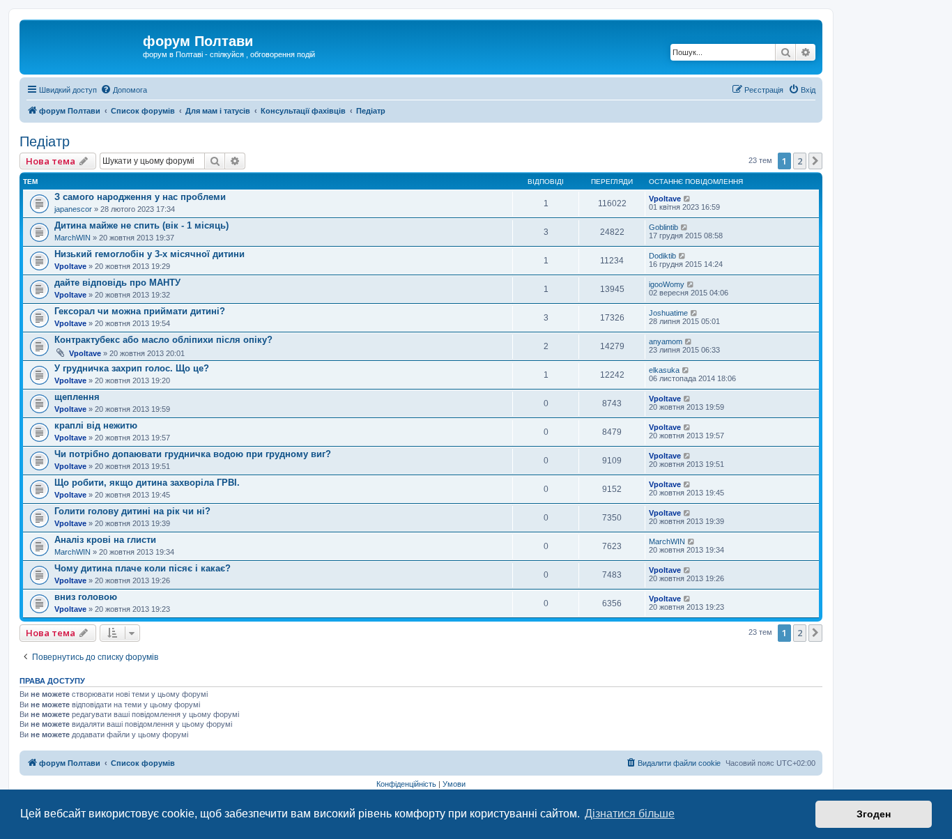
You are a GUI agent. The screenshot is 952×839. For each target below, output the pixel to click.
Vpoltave (665, 198)
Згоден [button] (874, 813)
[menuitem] (123, 90)
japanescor (73, 209)
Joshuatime (668, 313)
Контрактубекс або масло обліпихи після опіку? (163, 339)
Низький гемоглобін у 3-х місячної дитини (149, 254)
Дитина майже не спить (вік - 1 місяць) (141, 225)
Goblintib (663, 227)
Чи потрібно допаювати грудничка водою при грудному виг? (192, 454)
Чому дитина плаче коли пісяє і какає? (142, 568)
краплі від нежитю (95, 425)
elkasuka (664, 370)
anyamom (665, 341)
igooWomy (666, 284)
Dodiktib (662, 256)
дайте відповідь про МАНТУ (117, 282)
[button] (815, 161)
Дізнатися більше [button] (630, 813)
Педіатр (45, 141)
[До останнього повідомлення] (687, 198)
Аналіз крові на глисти (105, 539)
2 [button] (799, 161)
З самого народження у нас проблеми (140, 197)
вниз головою (85, 597)
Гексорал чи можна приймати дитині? (139, 311)
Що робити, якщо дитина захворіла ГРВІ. (147, 482)
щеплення (77, 397)
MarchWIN (72, 237)
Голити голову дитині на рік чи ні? (132, 511)
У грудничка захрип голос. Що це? (131, 368)
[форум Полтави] (83, 45)
